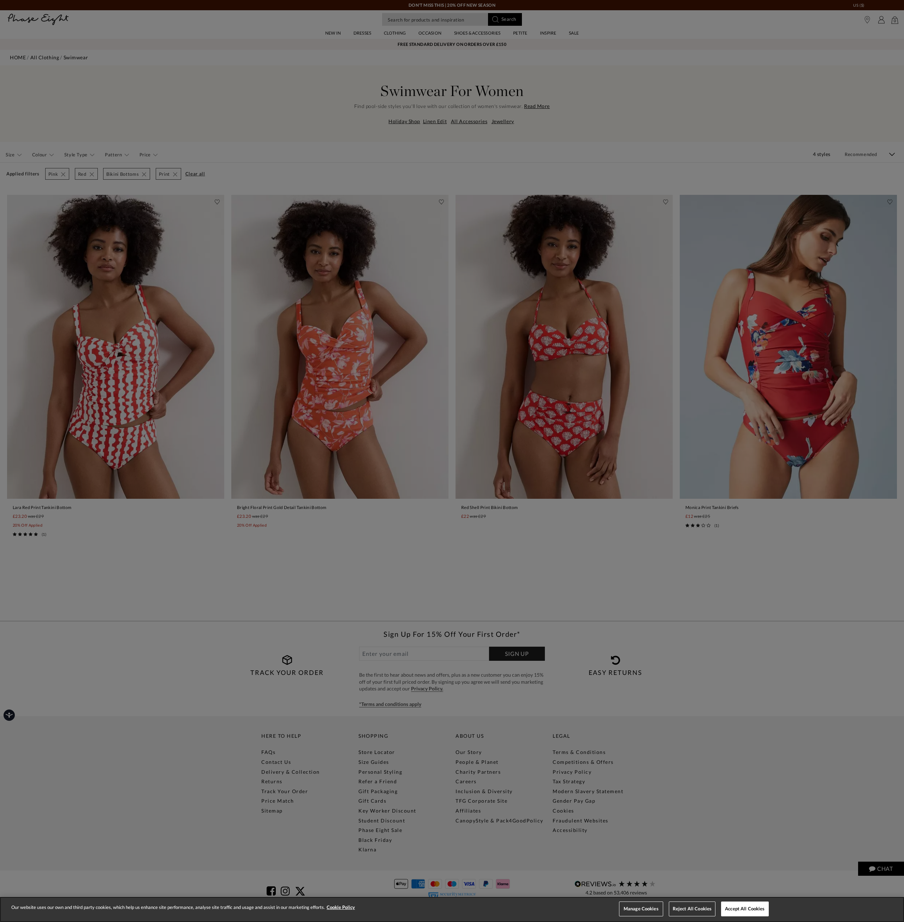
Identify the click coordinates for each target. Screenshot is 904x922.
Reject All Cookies (692, 908)
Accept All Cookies (745, 908)
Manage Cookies (641, 908)
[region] (452, 909)
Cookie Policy (341, 907)
